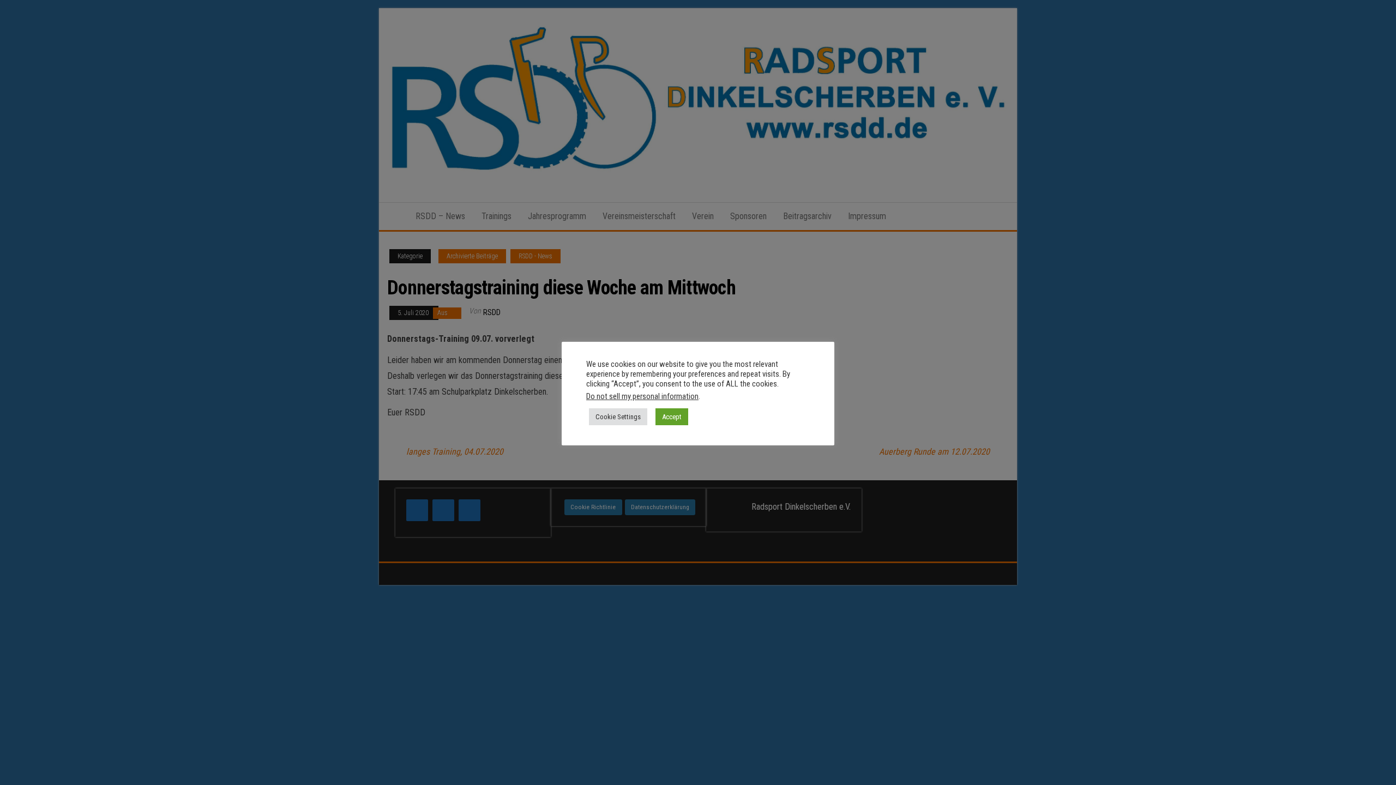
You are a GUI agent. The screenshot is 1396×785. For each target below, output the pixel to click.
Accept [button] (672, 417)
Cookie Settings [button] (618, 417)
